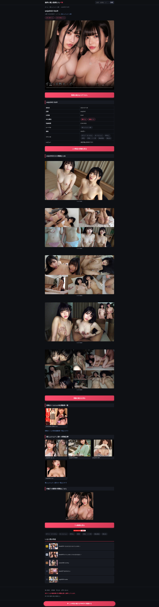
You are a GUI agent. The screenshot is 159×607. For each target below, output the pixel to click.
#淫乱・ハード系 (91, 138)
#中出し (107, 135)
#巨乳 (83, 138)
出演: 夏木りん (49, 17)
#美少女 (109, 138)
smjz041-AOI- (96, 457)
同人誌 (58, 590)
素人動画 (47, 590)
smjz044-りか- (50, 478)
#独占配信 (101, 138)
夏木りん (84, 119)
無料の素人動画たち (54, 2)
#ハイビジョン (99, 135)
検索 (112, 2)
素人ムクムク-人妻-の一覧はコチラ (56, 483)
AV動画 (53, 590)
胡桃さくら (91, 119)
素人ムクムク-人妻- (55, 7)
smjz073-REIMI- (73, 457)
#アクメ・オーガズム (87, 135)
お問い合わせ (64, 590)
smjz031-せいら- (50, 457)
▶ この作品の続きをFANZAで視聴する (79, 603)
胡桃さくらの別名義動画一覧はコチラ (56, 431)
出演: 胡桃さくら (60, 17)
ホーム (46, 7)
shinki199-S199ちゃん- (52, 426)
